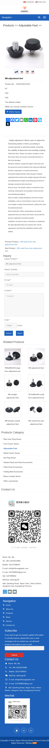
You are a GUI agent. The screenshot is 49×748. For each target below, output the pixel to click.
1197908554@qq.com (17, 572)
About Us (9, 609)
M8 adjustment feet (36, 368)
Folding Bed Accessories (13, 472)
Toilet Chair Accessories (13, 467)
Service (8, 621)
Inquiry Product (11, 259)
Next (41, 49)
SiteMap (28, 743)
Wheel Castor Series (12, 453)
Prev (8, 49)
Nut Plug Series (10, 458)
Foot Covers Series (11, 444)
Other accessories (11, 481)
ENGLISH (42, 2)
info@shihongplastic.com (18, 568)
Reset (19, 333)
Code (7, 320)
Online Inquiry (14, 112)
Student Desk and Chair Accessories (18, 462)
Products (8, 25)
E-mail (7, 280)
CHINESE (30, 2)
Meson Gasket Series (12, 476)
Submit (8, 333)
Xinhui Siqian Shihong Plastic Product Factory (28, 740)
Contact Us (10, 625)
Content (8, 290)
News (7, 617)
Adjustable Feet (28, 25)
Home (8, 605)
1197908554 (11, 576)
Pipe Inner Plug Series (12, 439)
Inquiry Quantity (10, 269)
